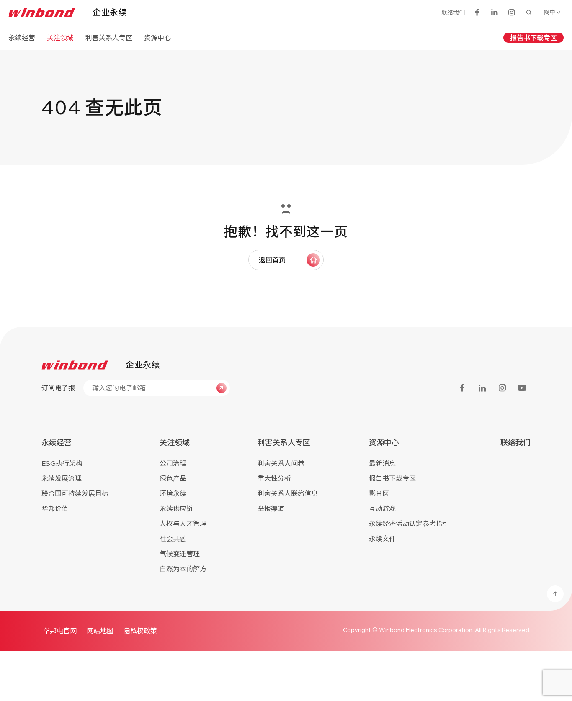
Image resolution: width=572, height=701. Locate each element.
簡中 (549, 12)
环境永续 (173, 493)
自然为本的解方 (183, 569)
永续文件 (382, 538)
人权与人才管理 (183, 523)
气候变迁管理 (180, 554)
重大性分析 (274, 478)
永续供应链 (176, 508)
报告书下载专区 (533, 37)
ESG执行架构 (61, 463)
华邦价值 (54, 508)
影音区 (379, 493)
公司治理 (173, 463)
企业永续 (110, 12)
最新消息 (382, 463)
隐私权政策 (140, 631)
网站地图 (100, 631)
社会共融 (173, 538)
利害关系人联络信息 (288, 493)
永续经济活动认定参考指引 (409, 523)
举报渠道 (271, 508)
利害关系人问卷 (281, 463)
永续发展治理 (61, 478)
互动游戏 (382, 508)
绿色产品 (173, 478)
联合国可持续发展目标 (74, 493)
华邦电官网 (60, 631)
